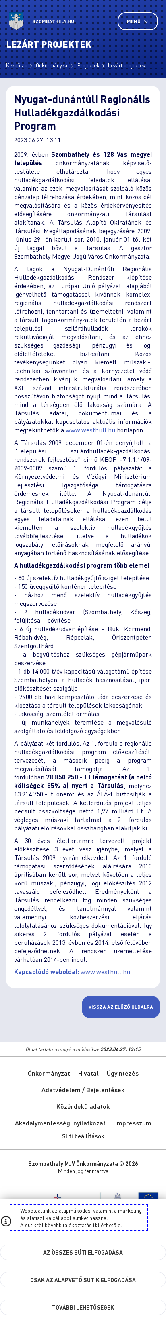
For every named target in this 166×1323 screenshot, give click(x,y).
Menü (134, 21)
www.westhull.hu (90, 430)
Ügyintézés (123, 1073)
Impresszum (133, 1123)
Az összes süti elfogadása (83, 1252)
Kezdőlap (16, 65)
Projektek (88, 65)
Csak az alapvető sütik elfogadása (83, 1279)
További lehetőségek (83, 1307)
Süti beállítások (83, 1136)
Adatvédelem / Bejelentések (83, 1089)
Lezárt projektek (126, 65)
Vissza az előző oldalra (121, 1007)
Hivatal (88, 1073)
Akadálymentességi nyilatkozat (60, 1123)
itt (96, 1224)
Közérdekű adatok (83, 1106)
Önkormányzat (52, 65)
